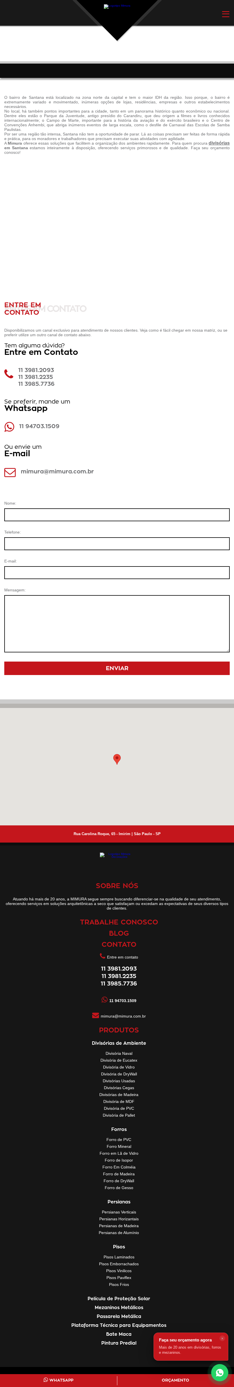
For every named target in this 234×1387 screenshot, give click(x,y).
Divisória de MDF (118, 1101)
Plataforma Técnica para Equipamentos (118, 1325)
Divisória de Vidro (119, 1067)
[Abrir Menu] (225, 14)
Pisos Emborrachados (119, 1264)
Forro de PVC (118, 1139)
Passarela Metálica (119, 1316)
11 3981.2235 (35, 377)
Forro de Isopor (119, 1160)
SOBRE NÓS (117, 886)
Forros (119, 1129)
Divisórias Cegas (119, 1087)
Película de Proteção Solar (119, 1298)
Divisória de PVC (119, 1108)
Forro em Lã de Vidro (119, 1153)
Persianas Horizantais (119, 1219)
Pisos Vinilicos (119, 1270)
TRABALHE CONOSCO (119, 922)
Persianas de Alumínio (119, 1232)
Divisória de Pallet (119, 1115)
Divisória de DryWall (119, 1074)
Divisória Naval (119, 1053)
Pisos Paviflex (118, 1277)
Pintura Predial (118, 1343)
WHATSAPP (61, 1380)
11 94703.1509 (39, 426)
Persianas (119, 1202)
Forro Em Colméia (119, 1167)
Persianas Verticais (119, 1212)
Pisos (119, 1247)
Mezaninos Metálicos (119, 1307)
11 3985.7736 (36, 384)
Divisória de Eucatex (118, 1060)
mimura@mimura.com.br (57, 472)
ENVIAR (117, 668)
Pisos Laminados (119, 1257)
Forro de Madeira (119, 1174)
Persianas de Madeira (119, 1225)
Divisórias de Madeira (118, 1094)
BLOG (119, 933)
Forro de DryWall (119, 1181)
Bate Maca (119, 1334)
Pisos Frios (119, 1284)
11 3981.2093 (36, 370)
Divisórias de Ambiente (119, 1043)
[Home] (117, 16)
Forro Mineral (119, 1146)
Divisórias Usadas (119, 1081)
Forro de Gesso (119, 1187)
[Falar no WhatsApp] (219, 1372)
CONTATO (119, 944)
